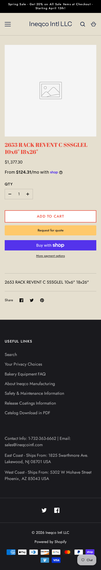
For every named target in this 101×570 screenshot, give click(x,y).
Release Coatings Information (30, 403)
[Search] (83, 24)
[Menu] (8, 24)
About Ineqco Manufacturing (30, 384)
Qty (9, 184)
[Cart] (93, 24)
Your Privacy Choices (23, 364)
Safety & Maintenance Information (34, 393)
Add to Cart (50, 216)
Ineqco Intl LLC (50, 24)
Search (11, 354)
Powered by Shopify (50, 541)
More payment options (50, 256)
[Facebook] (57, 510)
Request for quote (51, 230)
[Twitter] (44, 510)
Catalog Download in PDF (27, 413)
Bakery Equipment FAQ (25, 374)
